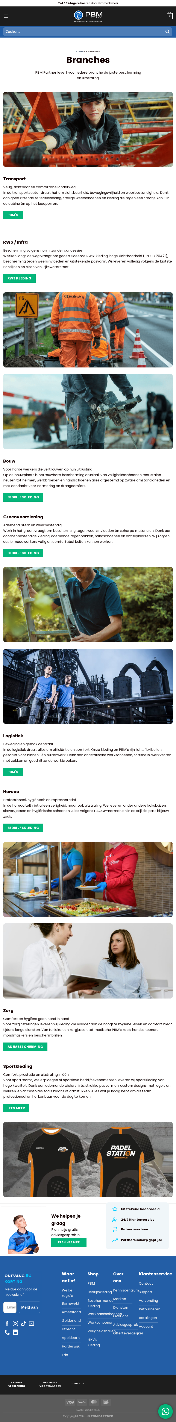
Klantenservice (88, 1409)
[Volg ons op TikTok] (23, 1324)
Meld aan (29, 1307)
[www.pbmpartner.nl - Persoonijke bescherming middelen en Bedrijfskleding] (88, 16)
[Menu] (5, 16)
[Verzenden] (167, 31)
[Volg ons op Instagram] (15, 1324)
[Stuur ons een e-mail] (31, 1324)
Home (79, 51)
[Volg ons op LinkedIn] (15, 1333)
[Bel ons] (7, 1333)
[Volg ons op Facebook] (7, 1324)
